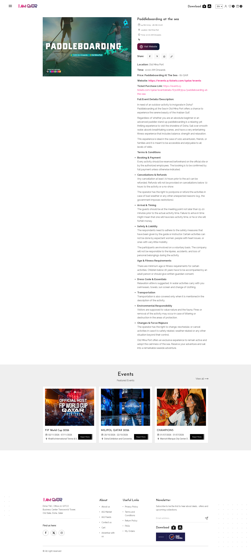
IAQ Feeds (106, 517)
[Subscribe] (206, 518)
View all (200, 378)
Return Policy (131, 520)
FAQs (127, 526)
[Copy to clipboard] (171, 56)
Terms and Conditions (130, 514)
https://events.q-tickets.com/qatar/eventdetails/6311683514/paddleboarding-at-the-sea (172, 90)
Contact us (107, 522)
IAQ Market (107, 512)
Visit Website (150, 46)
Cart (103, 527)
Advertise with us (108, 535)
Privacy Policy (131, 507)
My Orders (130, 531)
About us (106, 507)
